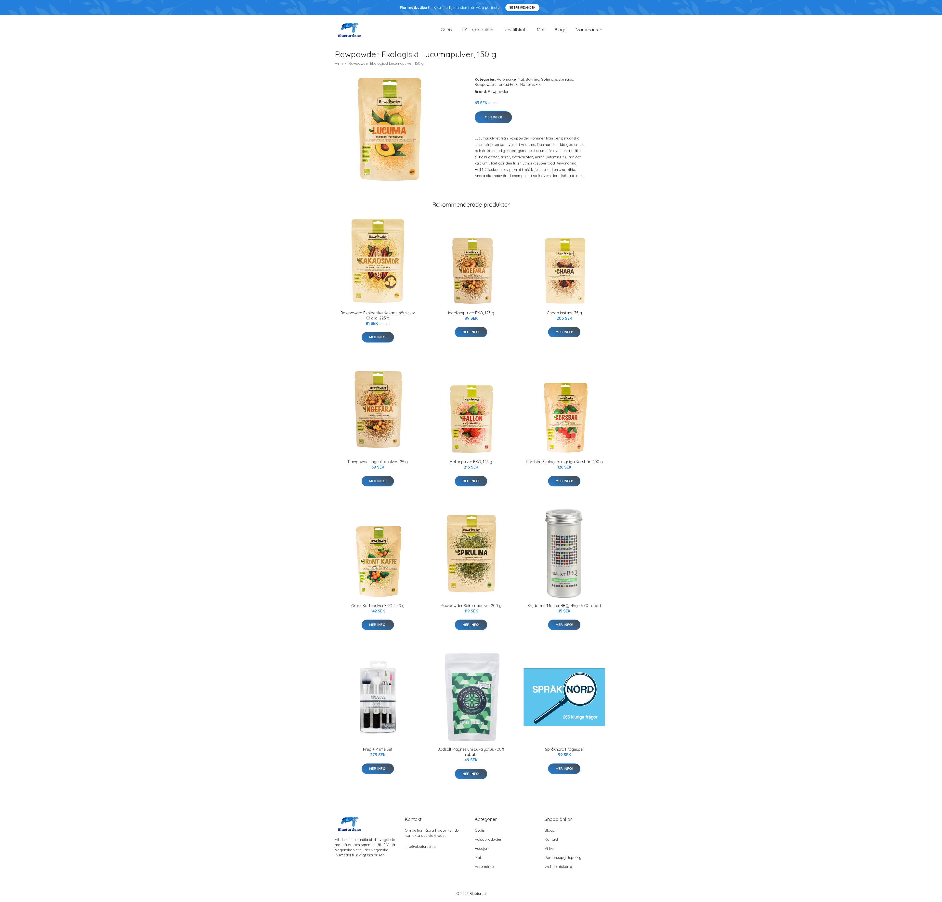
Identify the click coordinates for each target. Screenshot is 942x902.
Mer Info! (493, 117)
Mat (541, 30)
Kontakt (551, 839)
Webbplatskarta (558, 866)
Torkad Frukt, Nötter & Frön (520, 84)
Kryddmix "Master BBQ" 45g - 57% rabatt (564, 605)
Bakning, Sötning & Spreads (549, 79)
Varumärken (589, 30)
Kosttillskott (515, 30)
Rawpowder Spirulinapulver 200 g (471, 605)
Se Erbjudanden (522, 7)
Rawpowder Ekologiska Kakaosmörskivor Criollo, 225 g (377, 315)
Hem (339, 63)
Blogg (560, 30)
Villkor (550, 848)
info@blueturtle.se (420, 846)
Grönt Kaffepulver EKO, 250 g (378, 605)
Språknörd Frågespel (564, 749)
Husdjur (481, 848)
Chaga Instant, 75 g (564, 312)
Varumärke (506, 79)
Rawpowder (485, 84)
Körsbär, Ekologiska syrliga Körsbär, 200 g (564, 461)
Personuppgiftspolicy (563, 857)
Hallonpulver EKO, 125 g (471, 461)
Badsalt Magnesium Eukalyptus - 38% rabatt (471, 752)
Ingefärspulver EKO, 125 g (471, 312)
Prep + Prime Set (377, 749)
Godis (446, 30)
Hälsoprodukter (478, 30)
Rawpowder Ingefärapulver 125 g (378, 461)
